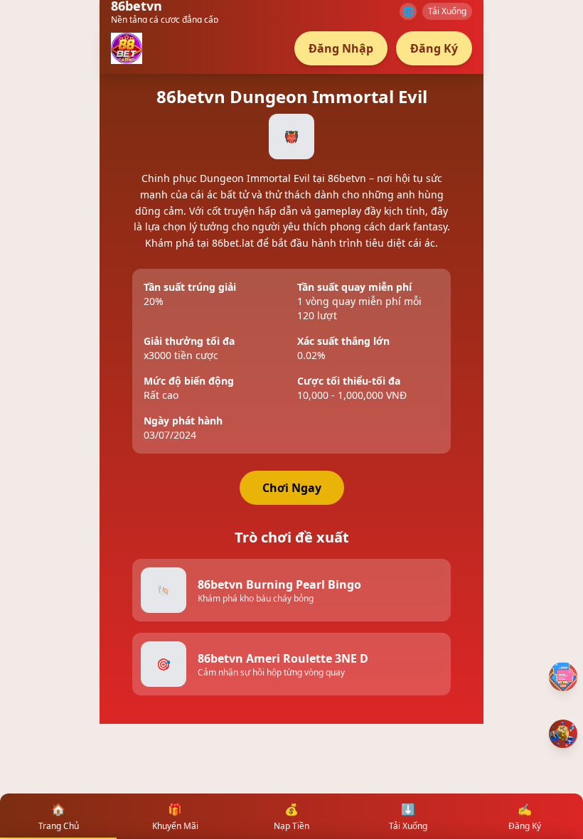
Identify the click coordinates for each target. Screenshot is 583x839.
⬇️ (408, 816)
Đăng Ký (434, 48)
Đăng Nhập (341, 48)
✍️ (524, 816)
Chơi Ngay (291, 488)
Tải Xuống (447, 11)
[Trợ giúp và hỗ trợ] (563, 676)
